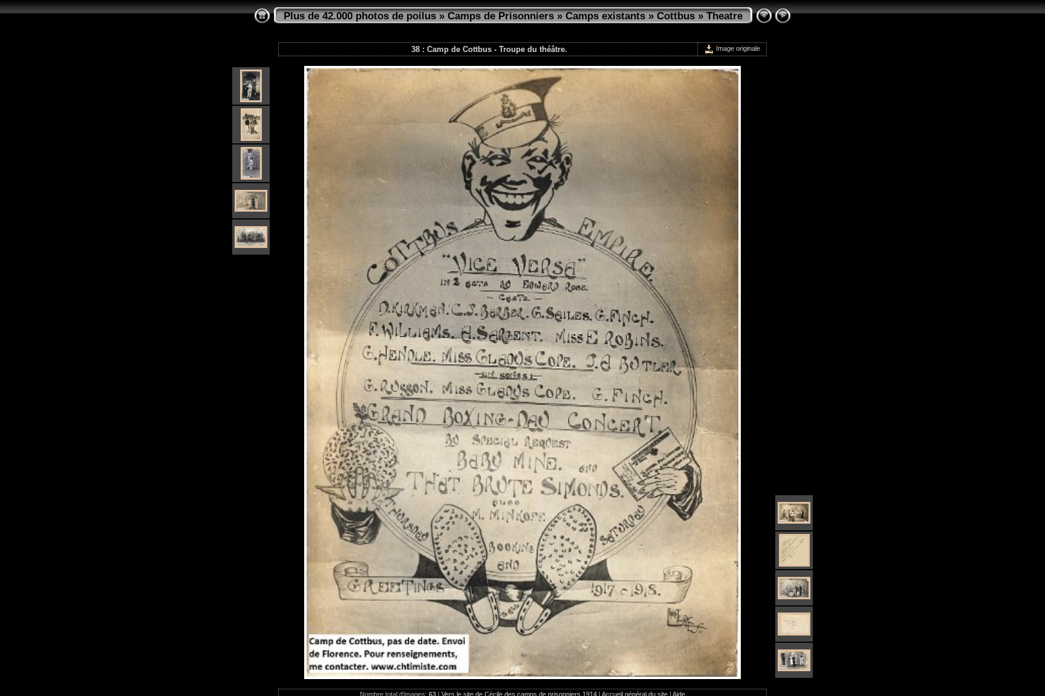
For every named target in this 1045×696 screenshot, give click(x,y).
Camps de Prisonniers (501, 16)
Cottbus (676, 16)
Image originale (737, 48)
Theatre (724, 16)
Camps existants (605, 16)
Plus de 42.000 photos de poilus (360, 16)
